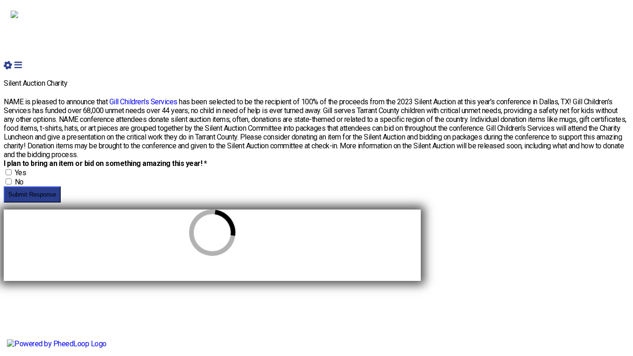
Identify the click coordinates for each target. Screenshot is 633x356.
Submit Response (32, 194)
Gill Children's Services (143, 101)
